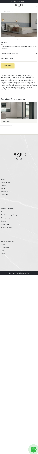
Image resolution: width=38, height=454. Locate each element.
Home (2, 11)
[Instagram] (17, 159)
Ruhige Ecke (6, 121)
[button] (3, 5)
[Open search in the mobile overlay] (36, 5)
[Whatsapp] (21, 159)
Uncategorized (9, 11)
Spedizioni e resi (7, 59)
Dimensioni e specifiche (9, 53)
